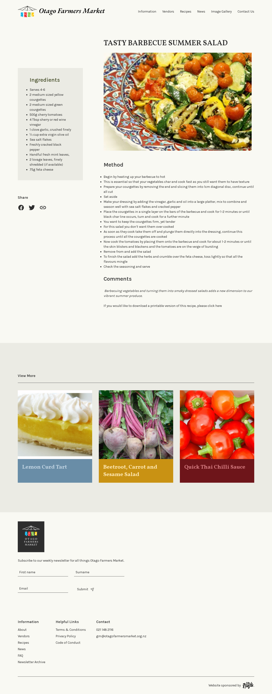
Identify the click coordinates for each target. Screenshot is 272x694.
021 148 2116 (104, 630)
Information (147, 11)
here (218, 306)
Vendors (168, 11)
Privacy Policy (66, 636)
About (22, 630)
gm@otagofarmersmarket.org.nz (121, 636)
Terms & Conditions (71, 630)
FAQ (20, 656)
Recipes (185, 11)
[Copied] (43, 207)
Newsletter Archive (31, 662)
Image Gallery (221, 11)
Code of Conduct (68, 643)
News (201, 11)
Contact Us (246, 11)
